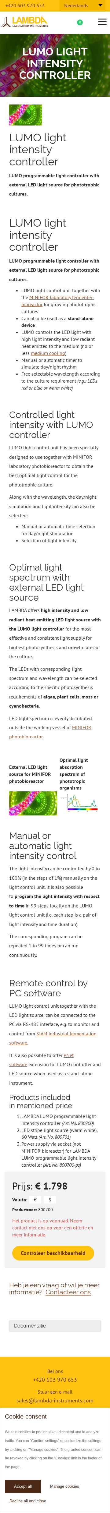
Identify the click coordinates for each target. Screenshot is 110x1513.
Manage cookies (64, 1486)
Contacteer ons (68, 1292)
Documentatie (30, 1326)
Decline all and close (27, 1501)
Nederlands (76, 5)
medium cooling (48, 353)
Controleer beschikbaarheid (53, 1253)
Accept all (23, 1486)
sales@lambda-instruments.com (55, 1400)
